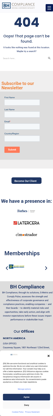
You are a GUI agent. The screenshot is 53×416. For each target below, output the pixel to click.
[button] (48, 355)
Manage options (24, 389)
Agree (26, 397)
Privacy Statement (32, 412)
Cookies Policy (18, 412)
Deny (26, 405)
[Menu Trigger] (49, 7)
